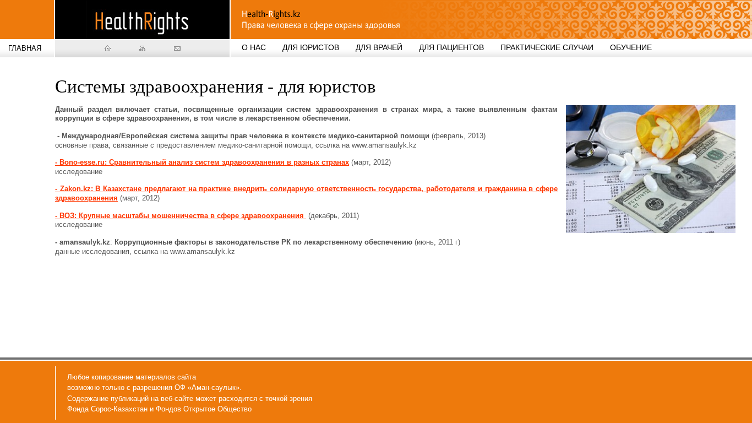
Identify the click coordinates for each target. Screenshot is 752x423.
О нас (254, 47)
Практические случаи (546, 47)
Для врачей (379, 47)
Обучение (631, 47)
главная (24, 48)
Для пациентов (451, 47)
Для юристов (310, 47)
